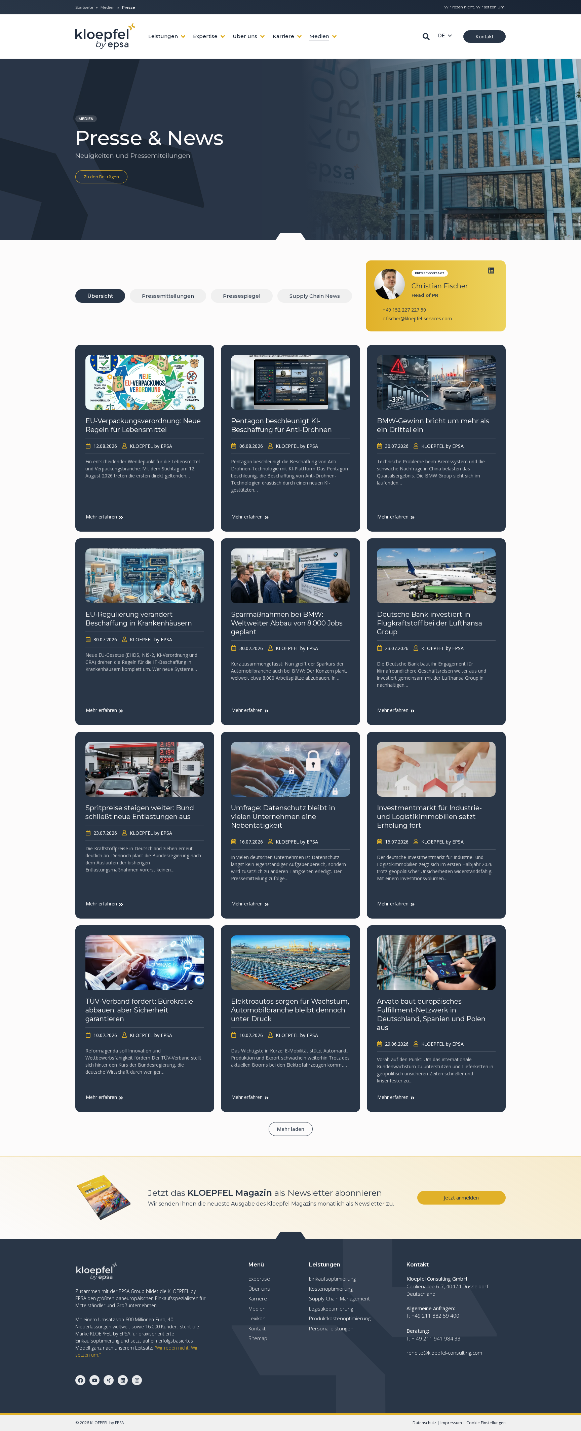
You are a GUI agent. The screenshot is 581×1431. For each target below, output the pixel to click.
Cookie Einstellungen (486, 1423)
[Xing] (109, 1380)
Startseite (84, 7)
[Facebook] (80, 1380)
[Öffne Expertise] (222, 36)
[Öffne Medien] (334, 36)
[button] (291, 1129)
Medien (108, 7)
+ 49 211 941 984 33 (436, 1338)
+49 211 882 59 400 (435, 1315)
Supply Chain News (314, 296)
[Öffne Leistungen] (183, 36)
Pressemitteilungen (168, 296)
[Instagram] (137, 1380)
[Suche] (426, 36)
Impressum (451, 1423)
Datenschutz (424, 1423)
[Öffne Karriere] (299, 36)
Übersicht (100, 296)
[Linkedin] (491, 270)
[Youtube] (94, 1380)
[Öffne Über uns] (262, 36)
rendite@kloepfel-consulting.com (444, 1352)
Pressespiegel (242, 296)
